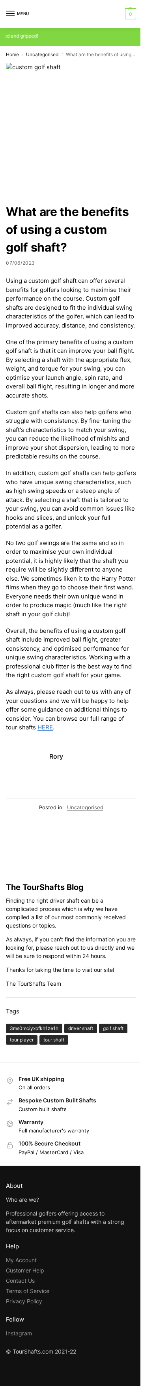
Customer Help (25, 1270)
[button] (129, 13)
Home (12, 54)
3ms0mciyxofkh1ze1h (34, 1028)
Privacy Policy (24, 1301)
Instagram (19, 1333)
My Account (21, 1260)
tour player (22, 1040)
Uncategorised (42, 54)
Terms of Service (27, 1291)
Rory (56, 756)
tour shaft (53, 1040)
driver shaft (80, 1028)
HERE (45, 727)
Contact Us (20, 1280)
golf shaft (113, 1028)
